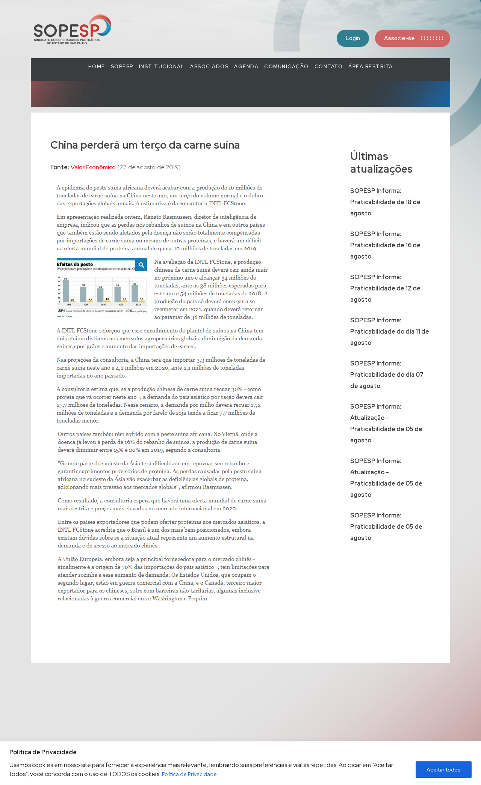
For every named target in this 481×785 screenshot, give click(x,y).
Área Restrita (370, 66)
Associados (209, 66)
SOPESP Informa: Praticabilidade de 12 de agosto (385, 288)
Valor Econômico (93, 167)
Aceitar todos (444, 769)
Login (353, 38)
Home (96, 66)
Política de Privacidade (189, 774)
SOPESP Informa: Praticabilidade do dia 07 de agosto (387, 374)
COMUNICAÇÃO (286, 66)
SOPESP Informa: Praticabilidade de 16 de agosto (385, 245)
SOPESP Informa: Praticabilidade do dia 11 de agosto (389, 331)
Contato (329, 66)
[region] (240, 763)
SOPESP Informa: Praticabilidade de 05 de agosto (386, 526)
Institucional (162, 66)
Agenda (246, 66)
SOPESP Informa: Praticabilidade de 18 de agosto (385, 202)
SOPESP (122, 66)
